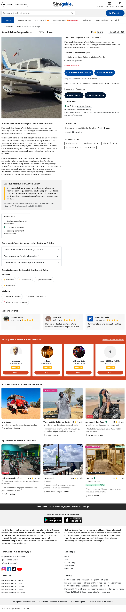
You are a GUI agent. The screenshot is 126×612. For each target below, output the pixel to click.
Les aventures (65, 20)
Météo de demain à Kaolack (13, 593)
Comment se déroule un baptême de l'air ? (24, 262)
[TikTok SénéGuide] (14, 569)
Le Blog (68, 575)
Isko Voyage (7, 422)
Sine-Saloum (69, 565)
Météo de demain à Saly (11, 583)
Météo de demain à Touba (12, 586)
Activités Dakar (91, 143)
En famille (90, 147)
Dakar (18, 26)
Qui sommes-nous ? (9, 560)
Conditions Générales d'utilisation (53, 602)
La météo (115, 20)
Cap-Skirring (69, 562)
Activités (9, 26)
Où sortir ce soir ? (9, 563)
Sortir (42, 20)
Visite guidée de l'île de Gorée (56, 423)
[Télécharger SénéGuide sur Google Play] (53, 520)
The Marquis (49, 478)
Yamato (90, 478)
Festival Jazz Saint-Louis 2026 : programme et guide (86, 580)
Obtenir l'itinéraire (73, 132)
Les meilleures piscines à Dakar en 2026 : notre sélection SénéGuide (92, 583)
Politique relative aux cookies (101, 602)
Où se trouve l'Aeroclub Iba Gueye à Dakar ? (24, 249)
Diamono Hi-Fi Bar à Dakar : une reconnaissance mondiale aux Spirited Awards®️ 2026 (93, 589)
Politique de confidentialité (24, 602)
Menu (8, 20)
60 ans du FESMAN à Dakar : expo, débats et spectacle (87, 592)
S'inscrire (116, 13)
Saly (66, 559)
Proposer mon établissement (15, 4)
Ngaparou (68, 568)
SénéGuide (42, 506)
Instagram (69, 89)
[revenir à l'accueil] (2, 26)
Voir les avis (75, 95)
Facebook (80, 89)
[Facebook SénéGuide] (9, 569)
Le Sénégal (69, 551)
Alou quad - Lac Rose (96, 422)
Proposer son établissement (13, 556)
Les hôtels (86, 20)
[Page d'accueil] (63, 4)
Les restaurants (24, 20)
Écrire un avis (106, 73)
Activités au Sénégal (83, 109)
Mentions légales (78, 602)
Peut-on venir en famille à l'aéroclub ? (21, 256)
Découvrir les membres (113, 340)
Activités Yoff (72, 143)
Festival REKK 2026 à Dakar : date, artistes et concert (86, 586)
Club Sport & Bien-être (11, 478)
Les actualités (101, 20)
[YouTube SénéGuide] (19, 569)
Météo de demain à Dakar (12, 580)
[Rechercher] (72, 13)
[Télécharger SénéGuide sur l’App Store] (73, 520)
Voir (15, 372)
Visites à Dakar (110, 143)
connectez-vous (111, 83)
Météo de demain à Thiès (12, 589)
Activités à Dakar (84, 106)
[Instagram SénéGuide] (3, 569)
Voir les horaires (95, 95)
